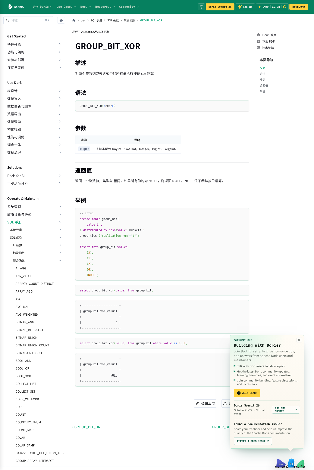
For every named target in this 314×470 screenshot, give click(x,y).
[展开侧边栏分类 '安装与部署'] (60, 59)
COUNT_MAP (25, 430)
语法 (262, 74)
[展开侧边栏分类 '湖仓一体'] (60, 144)
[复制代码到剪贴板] (244, 105)
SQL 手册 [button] (14, 222)
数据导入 (14, 98)
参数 (262, 79)
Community (127, 7)
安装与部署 (15, 59)
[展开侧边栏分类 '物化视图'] (60, 129)
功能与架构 (15, 52)
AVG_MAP (22, 306)
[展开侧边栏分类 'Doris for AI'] (60, 175)
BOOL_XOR (23, 376)
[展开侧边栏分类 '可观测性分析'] (60, 183)
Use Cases (64, 7)
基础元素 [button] (16, 230)
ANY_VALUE (24, 276)
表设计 (12, 90)
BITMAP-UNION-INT (29, 353)
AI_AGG (21, 268)
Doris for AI (16, 175)
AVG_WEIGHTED (27, 314)
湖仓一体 (14, 144)
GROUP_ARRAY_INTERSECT (35, 460)
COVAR (20, 437)
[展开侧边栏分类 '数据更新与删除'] (60, 106)
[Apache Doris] (16, 7)
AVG (18, 299)
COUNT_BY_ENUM (28, 422)
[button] (61, 20)
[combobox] (28, 20)
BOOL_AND (23, 360)
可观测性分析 (17, 183)
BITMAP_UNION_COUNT (32, 345)
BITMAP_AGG (25, 322)
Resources (103, 7)
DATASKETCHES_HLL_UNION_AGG (40, 453)
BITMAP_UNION (26, 337)
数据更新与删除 (19, 106)
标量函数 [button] (19, 253)
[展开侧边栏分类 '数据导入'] (60, 98)
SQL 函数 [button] (16, 237)
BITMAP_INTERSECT (29, 330)
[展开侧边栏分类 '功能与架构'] (60, 52)
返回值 (264, 85)
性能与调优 (15, 136)
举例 (262, 91)
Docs (83, 7)
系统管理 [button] (14, 206)
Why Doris (41, 7)
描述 (262, 68)
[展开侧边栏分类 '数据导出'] (60, 113)
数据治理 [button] (14, 152)
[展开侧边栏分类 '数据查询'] (60, 121)
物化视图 (14, 129)
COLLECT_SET (25, 391)
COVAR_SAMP (25, 445)
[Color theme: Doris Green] (201, 6)
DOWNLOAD (298, 6)
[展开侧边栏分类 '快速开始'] (60, 44)
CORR (19, 407)
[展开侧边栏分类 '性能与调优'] (60, 136)
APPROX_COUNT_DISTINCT (35, 283)
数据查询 (14, 121)
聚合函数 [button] (19, 260)
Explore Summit (286, 409)
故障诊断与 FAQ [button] (19, 214)
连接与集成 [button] (15, 67)
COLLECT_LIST (26, 383)
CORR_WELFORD (27, 399)
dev (83, 20)
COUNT (21, 414)
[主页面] (74, 20)
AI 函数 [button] (17, 245)
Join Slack (249, 393)
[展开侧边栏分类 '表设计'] (60, 90)
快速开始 (14, 44)
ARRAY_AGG (24, 291)
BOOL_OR (22, 368)
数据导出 (14, 113)
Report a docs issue (253, 441)
